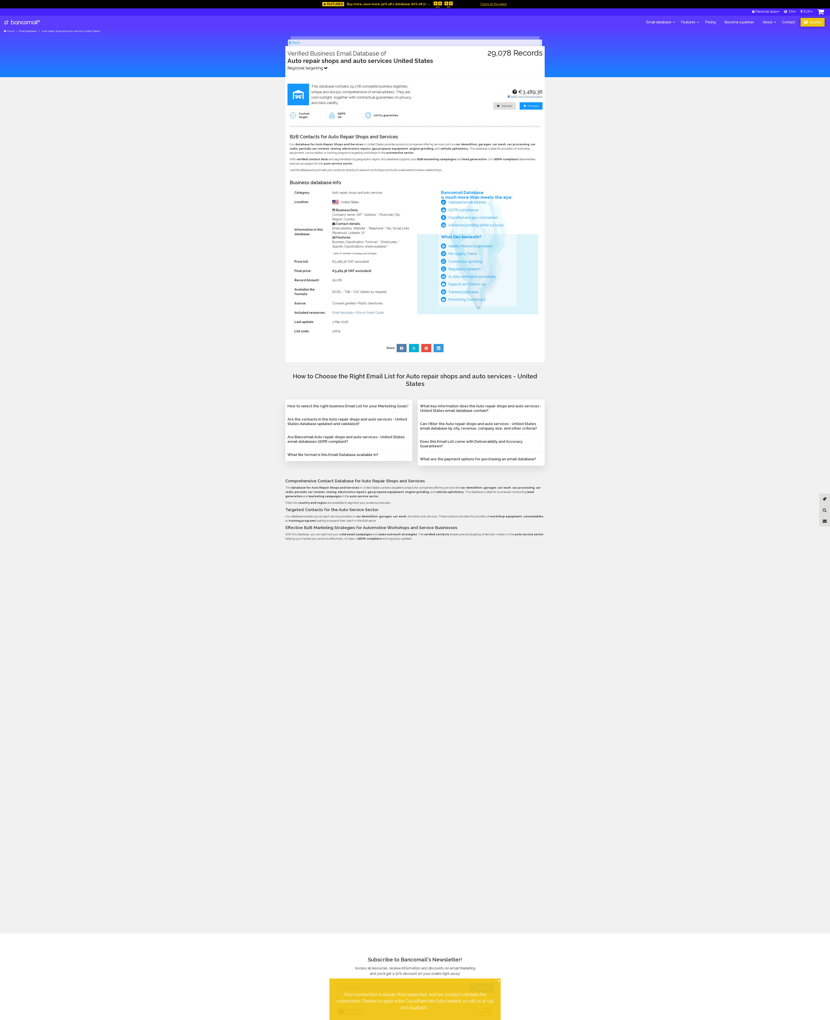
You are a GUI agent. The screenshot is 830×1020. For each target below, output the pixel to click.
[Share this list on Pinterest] (426, 348)
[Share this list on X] (414, 348)
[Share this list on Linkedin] (439, 348)
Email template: (343, 312)
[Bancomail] (22, 25)
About (768, 22)
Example (506, 105)
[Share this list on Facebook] (402, 348)
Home (10, 31)
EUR (806, 12)
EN (790, 12)
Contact (788, 22)
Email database (658, 22)
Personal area (765, 12)
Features (688, 22)
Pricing (710, 22)
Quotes (815, 22)
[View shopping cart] (820, 13)
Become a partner (739, 22)
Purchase (533, 105)
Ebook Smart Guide (370, 312)
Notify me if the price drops (526, 96)
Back (295, 43)
